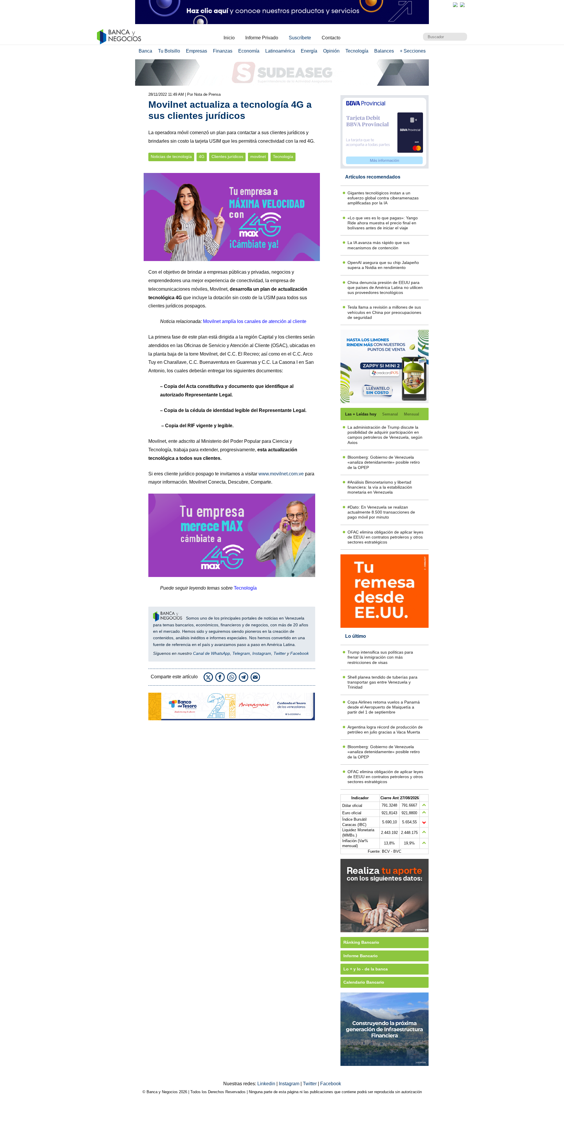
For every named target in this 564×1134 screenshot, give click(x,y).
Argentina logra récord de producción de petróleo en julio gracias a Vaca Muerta (385, 729)
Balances (384, 50)
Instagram (261, 653)
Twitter (279, 653)
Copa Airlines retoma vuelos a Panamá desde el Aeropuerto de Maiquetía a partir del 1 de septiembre (384, 707)
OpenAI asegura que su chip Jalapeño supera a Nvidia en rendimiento (383, 265)
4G (201, 156)
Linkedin (266, 1083)
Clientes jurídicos (227, 156)
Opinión (331, 50)
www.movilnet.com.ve (281, 473)
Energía (309, 50)
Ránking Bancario (361, 942)
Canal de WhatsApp (211, 653)
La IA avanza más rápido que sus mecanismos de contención (378, 245)
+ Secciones (413, 50)
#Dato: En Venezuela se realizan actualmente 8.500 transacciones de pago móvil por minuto (381, 512)
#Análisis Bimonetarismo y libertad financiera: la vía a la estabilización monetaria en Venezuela (380, 487)
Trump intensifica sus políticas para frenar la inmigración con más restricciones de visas (380, 657)
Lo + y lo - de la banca (365, 969)
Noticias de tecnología (171, 156)
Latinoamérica (280, 50)
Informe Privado (261, 37)
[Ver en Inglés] (455, 4)
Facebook (299, 653)
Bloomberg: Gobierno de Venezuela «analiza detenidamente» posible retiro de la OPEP (384, 462)
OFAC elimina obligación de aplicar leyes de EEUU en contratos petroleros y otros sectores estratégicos (385, 537)
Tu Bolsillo (169, 50)
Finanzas (222, 50)
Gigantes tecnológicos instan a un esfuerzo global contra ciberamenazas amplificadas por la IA (383, 198)
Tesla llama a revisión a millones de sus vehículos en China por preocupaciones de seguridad (384, 312)
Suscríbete (300, 37)
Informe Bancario (360, 955)
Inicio (229, 37)
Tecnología (356, 50)
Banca (145, 50)
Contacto (331, 37)
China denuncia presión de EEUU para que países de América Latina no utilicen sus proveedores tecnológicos (385, 287)
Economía (248, 50)
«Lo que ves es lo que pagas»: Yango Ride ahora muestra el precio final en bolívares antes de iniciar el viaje (383, 223)
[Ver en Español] (462, 4)
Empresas (196, 50)
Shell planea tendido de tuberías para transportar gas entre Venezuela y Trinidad (382, 682)
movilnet (258, 156)
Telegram (241, 653)
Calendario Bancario (363, 982)
